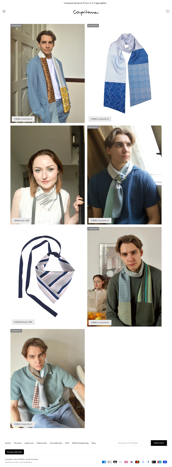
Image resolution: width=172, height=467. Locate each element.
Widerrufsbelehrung (80, 443)
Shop (94, 443)
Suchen (8, 443)
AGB (67, 443)
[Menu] (4, 11)
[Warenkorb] (167, 11)
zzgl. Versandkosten (26, 462)
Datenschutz (42, 443)
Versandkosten (56, 443)
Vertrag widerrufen (14, 452)
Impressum (29, 443)
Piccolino (18, 443)
